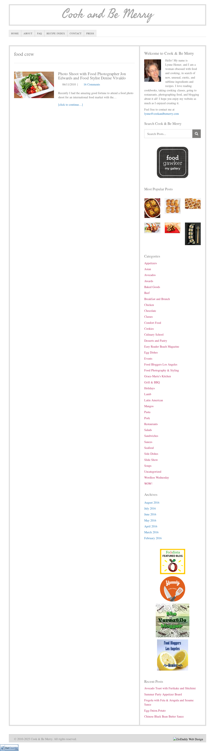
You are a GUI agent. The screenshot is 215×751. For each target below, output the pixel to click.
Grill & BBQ (152, 382)
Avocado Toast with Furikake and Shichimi (170, 688)
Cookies (149, 329)
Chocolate (150, 311)
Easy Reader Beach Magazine (161, 346)
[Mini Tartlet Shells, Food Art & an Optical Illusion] (193, 203)
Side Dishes (151, 454)
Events (148, 358)
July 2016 (150, 508)
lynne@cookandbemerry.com (161, 114)
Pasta (147, 412)
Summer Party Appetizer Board (163, 694)
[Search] (196, 133)
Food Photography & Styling (161, 370)
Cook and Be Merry (107, 14)
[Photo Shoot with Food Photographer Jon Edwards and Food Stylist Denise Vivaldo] (34, 84)
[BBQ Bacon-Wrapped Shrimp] (152, 227)
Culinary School (154, 334)
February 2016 (153, 538)
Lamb (147, 394)
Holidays (149, 388)
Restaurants (151, 424)
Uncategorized (152, 472)
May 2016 (150, 520)
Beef (147, 293)
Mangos (148, 406)
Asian (147, 269)
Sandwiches (151, 436)
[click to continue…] (70, 105)
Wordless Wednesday (156, 477)
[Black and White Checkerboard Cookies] (173, 227)
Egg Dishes (151, 352)
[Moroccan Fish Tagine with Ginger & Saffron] (152, 208)
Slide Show (151, 460)
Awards (148, 281)
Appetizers (150, 263)
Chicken (149, 305)
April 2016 (150, 526)
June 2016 (150, 514)
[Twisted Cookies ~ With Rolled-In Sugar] (173, 205)
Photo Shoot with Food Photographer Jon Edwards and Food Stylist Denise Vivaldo (92, 76)
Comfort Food (152, 323)
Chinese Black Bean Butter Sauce (164, 716)
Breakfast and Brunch (157, 299)
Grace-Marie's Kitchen (157, 376)
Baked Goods (152, 287)
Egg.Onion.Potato (155, 710)
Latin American (153, 400)
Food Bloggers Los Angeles (160, 364)
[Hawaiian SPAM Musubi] (193, 233)
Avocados (150, 275)
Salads (148, 430)
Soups (147, 466)
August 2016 (151, 502)
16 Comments (92, 84)
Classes (148, 317)
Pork (147, 418)
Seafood (149, 448)
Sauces (148, 442)
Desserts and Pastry (155, 341)
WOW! (148, 484)
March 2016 (151, 532)
